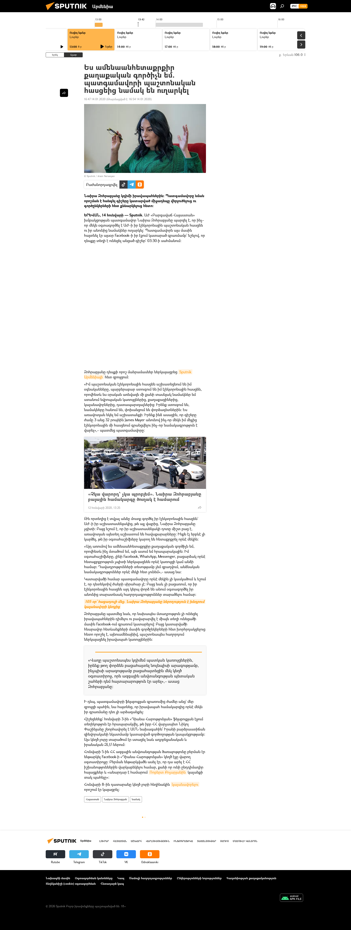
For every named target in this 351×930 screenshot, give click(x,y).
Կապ (120, 878)
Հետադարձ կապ (112, 884)
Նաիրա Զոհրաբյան (115, 799)
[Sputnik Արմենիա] (67, 11)
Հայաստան (92, 799)
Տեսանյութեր (206, 841)
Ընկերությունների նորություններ (199, 878)
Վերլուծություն (158, 841)
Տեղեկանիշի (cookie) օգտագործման (71, 884)
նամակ (136, 799)
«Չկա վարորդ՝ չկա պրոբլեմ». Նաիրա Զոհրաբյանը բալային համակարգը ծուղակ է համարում (144, 496)
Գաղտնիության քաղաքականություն (251, 878)
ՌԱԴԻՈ (224, 841)
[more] (200, 507)
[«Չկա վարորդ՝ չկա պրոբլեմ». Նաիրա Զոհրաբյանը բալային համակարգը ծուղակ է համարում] (145, 463)
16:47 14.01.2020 (95, 99)
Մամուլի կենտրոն (245, 841)
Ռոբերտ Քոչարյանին (168, 772)
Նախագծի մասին (58, 878)
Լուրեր (74, 37)
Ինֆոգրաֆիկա (183, 841)
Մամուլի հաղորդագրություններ (150, 878)
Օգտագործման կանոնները (94, 878)
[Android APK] (291, 898)
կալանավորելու (185, 784)
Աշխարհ (136, 841)
